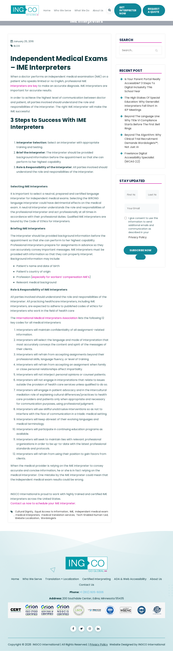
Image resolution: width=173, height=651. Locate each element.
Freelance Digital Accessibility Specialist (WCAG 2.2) (139, 157)
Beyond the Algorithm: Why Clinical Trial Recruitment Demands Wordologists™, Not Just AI (143, 141)
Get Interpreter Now (127, 10)
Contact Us (86, 585)
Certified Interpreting (96, 579)
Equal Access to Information (51, 511)
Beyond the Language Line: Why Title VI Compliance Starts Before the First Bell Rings (142, 122)
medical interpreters (28, 514)
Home (47, 10)
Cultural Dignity (24, 511)
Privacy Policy (137, 237)
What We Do (82, 10)
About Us (98, 10)
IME (71, 511)
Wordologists (48, 518)
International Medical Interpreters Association (47, 318)
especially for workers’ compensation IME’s (61, 277)
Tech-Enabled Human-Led (92, 514)
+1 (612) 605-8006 (92, 592)
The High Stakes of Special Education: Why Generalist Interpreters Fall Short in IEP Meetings (142, 104)
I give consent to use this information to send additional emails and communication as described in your (143, 227)
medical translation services (58, 514)
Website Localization (27, 518)
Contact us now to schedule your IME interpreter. (43, 503)
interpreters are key (24, 86)
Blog (17, 46)
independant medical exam (91, 511)
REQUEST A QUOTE (153, 10)
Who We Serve (62, 10)
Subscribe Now (140, 250)
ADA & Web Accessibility (130, 579)
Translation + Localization (62, 579)
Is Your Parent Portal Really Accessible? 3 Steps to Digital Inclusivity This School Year (142, 85)
